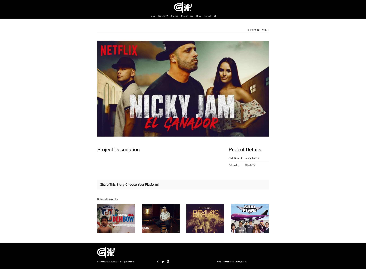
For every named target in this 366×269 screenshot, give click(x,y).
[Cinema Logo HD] (183, 3)
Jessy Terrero (252, 158)
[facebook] (158, 261)
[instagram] (168, 261)
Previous (254, 29)
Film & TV (250, 165)
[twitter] (163, 261)
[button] (215, 16)
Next (264, 29)
